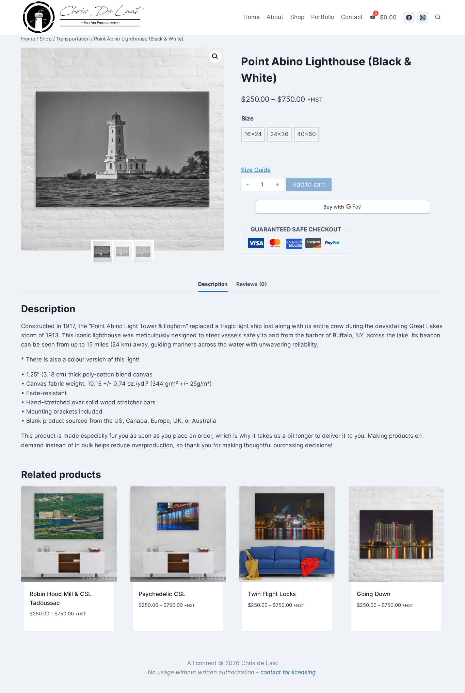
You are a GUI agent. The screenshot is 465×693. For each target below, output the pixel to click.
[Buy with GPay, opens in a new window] (342, 206)
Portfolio (322, 17)
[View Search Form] (438, 17)
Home (251, 17)
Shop (297, 17)
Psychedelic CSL (162, 594)
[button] (215, 56)
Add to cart (308, 184)
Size (247, 118)
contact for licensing (288, 672)
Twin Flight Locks (272, 594)
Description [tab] (213, 284)
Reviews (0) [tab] (251, 284)
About (275, 17)
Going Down (373, 594)
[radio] (253, 134)
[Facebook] (409, 17)
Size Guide (256, 169)
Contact (352, 17)
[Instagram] (422, 17)
